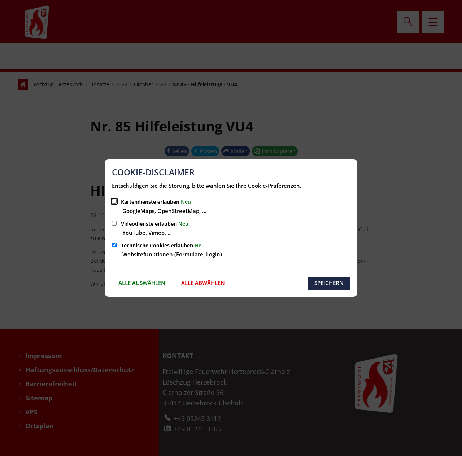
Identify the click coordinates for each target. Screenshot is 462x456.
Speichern (329, 282)
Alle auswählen (141, 282)
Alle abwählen (203, 282)
